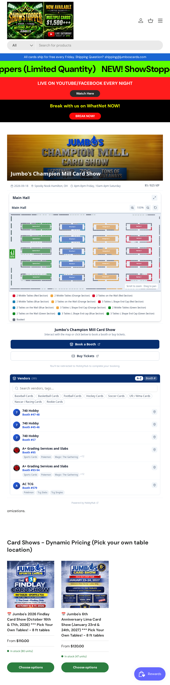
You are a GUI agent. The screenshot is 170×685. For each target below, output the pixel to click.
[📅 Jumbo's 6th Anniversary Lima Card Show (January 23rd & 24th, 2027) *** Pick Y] (84, 584)
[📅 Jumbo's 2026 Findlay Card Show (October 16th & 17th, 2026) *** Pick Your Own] (30, 584)
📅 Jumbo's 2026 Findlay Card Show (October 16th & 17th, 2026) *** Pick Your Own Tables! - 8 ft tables (30, 622)
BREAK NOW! (85, 116)
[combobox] (85, 45)
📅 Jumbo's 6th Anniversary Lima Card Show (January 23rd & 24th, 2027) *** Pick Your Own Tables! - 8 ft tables (82, 625)
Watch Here (85, 93)
